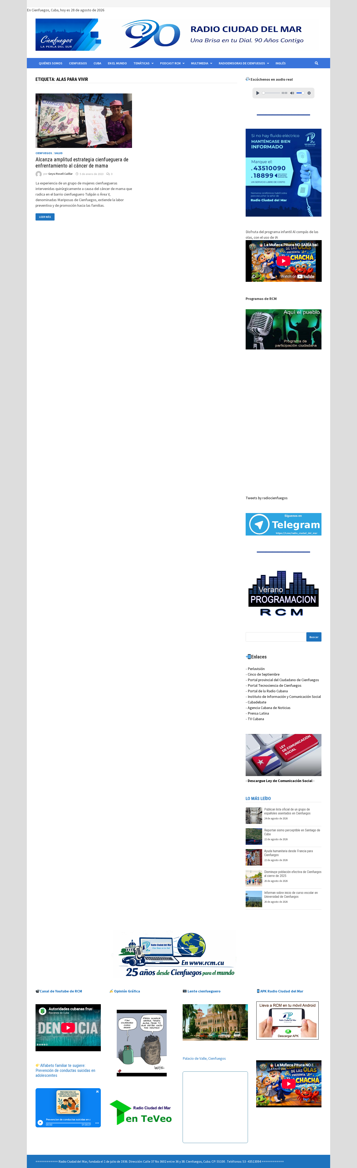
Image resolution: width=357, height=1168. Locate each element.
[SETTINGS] (309, 93)
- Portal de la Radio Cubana (267, 691)
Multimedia (199, 63)
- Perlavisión (255, 668)
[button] (284, 329)
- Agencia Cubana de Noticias (268, 707)
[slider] (271, 93)
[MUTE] (292, 93)
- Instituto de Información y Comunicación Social (283, 696)
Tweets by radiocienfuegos (267, 498)
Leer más (47, 217)
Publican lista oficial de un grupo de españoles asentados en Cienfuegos (287, 811)
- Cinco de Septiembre (263, 674)
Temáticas (141, 63)
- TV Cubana (255, 718)
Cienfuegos (78, 63)
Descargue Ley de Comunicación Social (280, 780)
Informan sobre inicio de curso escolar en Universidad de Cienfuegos (291, 895)
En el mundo (117, 63)
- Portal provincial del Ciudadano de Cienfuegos (282, 679)
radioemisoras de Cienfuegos (242, 63)
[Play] (258, 93)
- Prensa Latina (257, 713)
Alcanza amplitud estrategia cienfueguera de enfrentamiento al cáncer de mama (82, 163)
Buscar (313, 637)
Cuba (97, 63)
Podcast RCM (170, 63)
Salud (58, 153)
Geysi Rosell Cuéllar (60, 174)
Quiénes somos (50, 63)
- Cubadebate (256, 702)
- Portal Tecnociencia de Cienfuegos (273, 685)
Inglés (281, 63)
